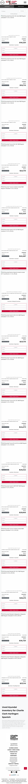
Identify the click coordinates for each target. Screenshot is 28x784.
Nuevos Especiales (13, 759)
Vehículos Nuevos (13, 757)
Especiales (13, 762)
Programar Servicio (13, 765)
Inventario (13, 755)
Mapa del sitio (5, 780)
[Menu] (25, 3)
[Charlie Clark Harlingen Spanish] (8, 2)
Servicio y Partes (13, 763)
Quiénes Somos (13, 748)
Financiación (13, 751)
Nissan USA (13, 753)
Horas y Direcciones (13, 749)
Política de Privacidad (21, 779)
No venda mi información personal (18, 780)
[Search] (25, 768)
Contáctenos (4, 779)
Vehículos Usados (13, 758)
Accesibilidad (12, 779)
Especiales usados (13, 761)
